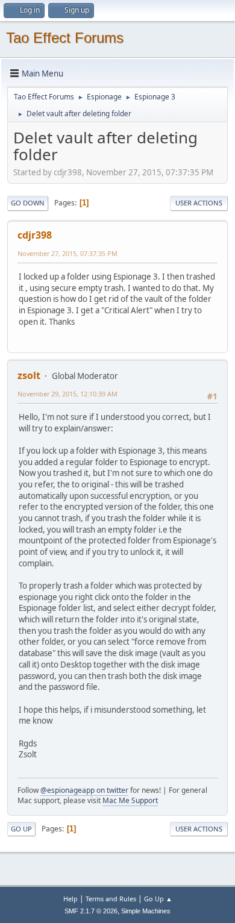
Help (70, 898)
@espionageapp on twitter (84, 790)
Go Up (21, 828)
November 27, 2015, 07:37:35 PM (67, 253)
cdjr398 (34, 235)
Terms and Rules (111, 898)
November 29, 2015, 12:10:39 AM (67, 393)
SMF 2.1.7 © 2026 (91, 911)
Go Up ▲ (158, 898)
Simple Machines (146, 911)
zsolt (28, 375)
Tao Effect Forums (65, 38)
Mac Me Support (130, 800)
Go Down (28, 202)
